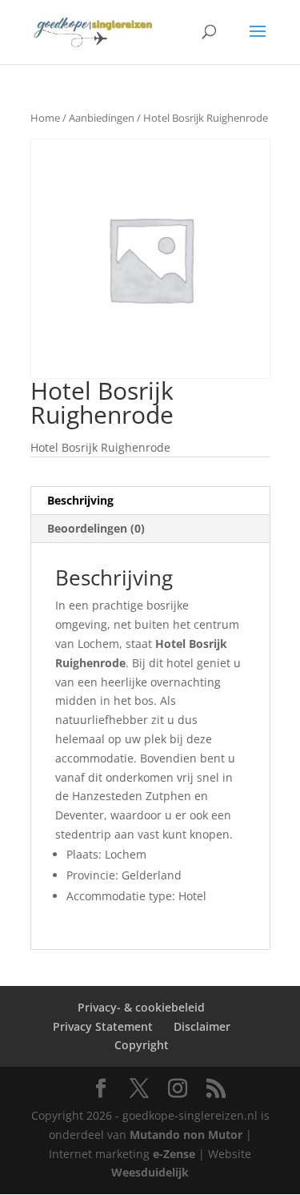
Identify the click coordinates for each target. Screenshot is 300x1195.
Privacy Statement (103, 1026)
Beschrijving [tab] (80, 500)
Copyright (141, 1044)
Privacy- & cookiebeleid (141, 1007)
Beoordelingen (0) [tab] (96, 528)
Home (45, 118)
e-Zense (174, 1153)
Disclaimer (202, 1026)
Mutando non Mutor (188, 1134)
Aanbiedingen (101, 118)
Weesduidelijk (150, 1172)
